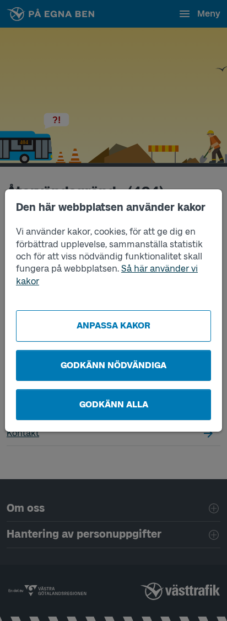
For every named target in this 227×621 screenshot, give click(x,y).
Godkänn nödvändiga (113, 365)
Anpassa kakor (113, 325)
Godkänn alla (113, 404)
